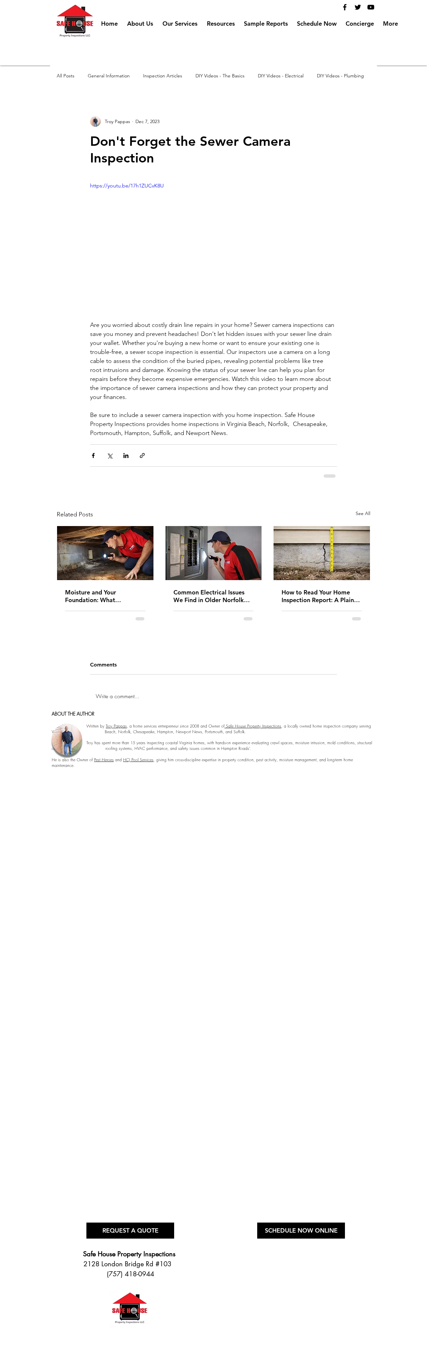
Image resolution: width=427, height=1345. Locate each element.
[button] (221, 20)
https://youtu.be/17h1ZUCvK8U (127, 185)
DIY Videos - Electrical (281, 76)
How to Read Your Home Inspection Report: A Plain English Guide (318, 596)
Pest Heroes (104, 760)
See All (363, 513)
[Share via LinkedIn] (126, 455)
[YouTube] (371, 7)
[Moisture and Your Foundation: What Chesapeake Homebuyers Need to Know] (105, 553)
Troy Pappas (116, 726)
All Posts (65, 76)
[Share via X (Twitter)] (109, 455)
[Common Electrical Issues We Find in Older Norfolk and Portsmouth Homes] (213, 553)
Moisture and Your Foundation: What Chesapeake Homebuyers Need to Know (100, 596)
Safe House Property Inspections (253, 726)
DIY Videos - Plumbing (340, 76)
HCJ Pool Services (138, 760)
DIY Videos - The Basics (220, 76)
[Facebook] (345, 7)
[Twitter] (358, 7)
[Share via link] (142, 455)
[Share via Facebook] (93, 455)
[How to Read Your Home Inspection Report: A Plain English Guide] (322, 553)
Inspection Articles (162, 76)
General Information (109, 76)
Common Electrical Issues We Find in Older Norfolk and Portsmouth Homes (209, 596)
